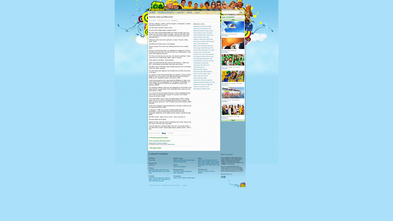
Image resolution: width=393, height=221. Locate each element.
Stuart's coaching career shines (201, 37)
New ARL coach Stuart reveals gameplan (203, 54)
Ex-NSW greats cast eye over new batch (203, 60)
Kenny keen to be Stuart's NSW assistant (203, 41)
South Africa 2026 (153, 169)
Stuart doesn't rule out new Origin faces (203, 84)
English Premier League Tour (156, 177)
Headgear (208, 163)
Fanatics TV (152, 165)
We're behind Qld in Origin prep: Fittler (202, 58)
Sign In (211, 9)
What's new (201, 160)
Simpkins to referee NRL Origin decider (203, 39)
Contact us (207, 171)
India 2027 (162, 169)
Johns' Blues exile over (199, 67)
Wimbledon (183, 166)
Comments (174, 20)
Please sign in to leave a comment (158, 143)
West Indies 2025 (156, 171)
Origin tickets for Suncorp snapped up (202, 80)
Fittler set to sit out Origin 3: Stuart (201, 73)
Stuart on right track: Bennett (200, 75)
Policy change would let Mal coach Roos (203, 47)
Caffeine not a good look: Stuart (201, 86)
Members (184, 177)
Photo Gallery (191, 177)
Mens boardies (206, 161)
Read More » (225, 35)
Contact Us (204, 9)
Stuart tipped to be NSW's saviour (201, 88)
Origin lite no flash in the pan (200, 69)
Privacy (185, 185)
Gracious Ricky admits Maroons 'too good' (204, 50)
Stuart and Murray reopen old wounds (202, 32)
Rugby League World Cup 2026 (181, 160)
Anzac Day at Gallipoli (179, 171)
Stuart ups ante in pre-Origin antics (202, 52)
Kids (213, 163)
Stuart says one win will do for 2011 (202, 28)
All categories (208, 160)
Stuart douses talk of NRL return (201, 65)
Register (217, 9)
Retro (199, 163)
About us (200, 171)
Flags (203, 163)
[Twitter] (222, 177)
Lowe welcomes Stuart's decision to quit (203, 56)
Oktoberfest (180, 173)
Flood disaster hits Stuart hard (200, 63)
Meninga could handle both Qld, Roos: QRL (204, 82)
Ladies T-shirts (215, 161)
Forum (179, 177)
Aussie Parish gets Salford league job (202, 71)
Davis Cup (176, 166)
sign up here (171, 144)
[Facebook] (224, 177)
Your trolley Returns (211, 164)
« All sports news (155, 148)
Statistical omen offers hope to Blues (202, 26)
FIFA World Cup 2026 (157, 181)
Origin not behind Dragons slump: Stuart (203, 35)
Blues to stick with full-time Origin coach (203, 45)
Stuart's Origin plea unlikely (200, 78)
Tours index (152, 160)
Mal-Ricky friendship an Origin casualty (203, 30)
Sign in (212, 171)
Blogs (175, 177)
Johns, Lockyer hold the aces (200, 43)
